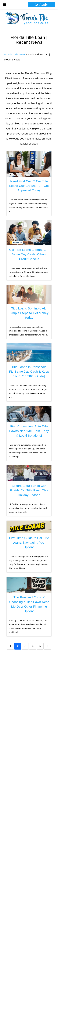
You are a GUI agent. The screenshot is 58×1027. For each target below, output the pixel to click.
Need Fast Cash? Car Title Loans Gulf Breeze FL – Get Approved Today (29, 185)
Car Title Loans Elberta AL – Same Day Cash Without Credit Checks (29, 254)
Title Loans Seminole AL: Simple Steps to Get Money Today (29, 313)
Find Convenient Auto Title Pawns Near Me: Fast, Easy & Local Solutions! (29, 431)
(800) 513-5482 (36, 23)
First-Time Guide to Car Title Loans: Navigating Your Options (29, 542)
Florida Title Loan (14, 54)
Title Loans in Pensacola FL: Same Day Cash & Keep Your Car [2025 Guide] (29, 371)
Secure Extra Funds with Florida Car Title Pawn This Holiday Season (29, 490)
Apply (43, 4)
